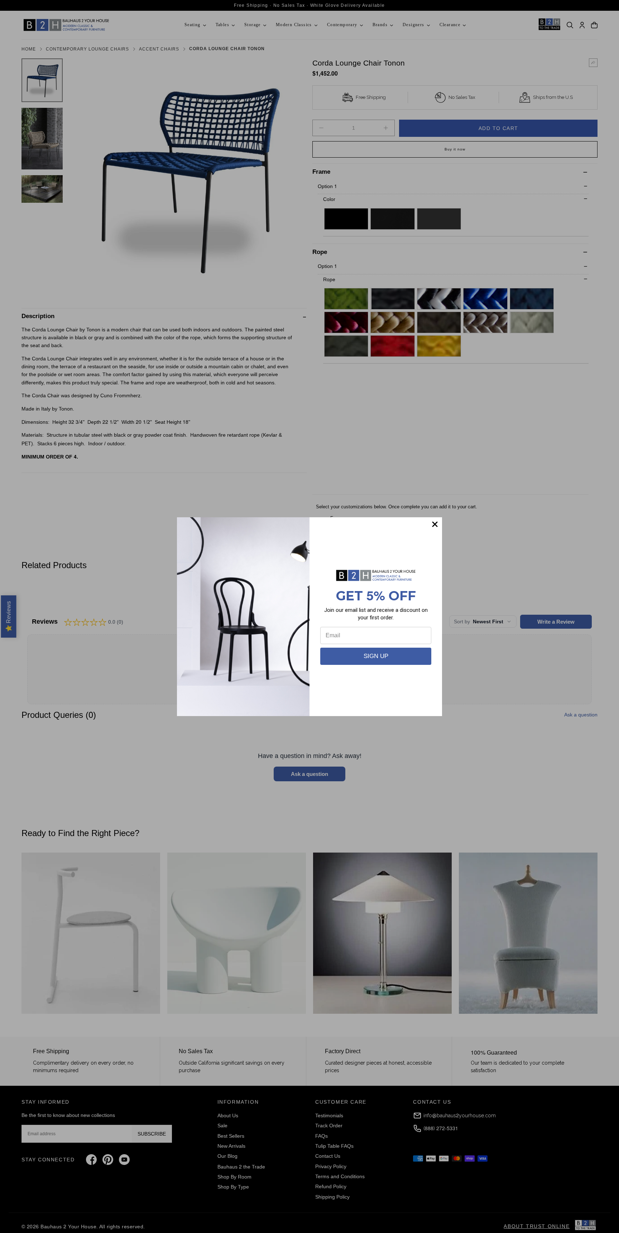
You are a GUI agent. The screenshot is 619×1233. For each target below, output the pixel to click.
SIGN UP (376, 656)
